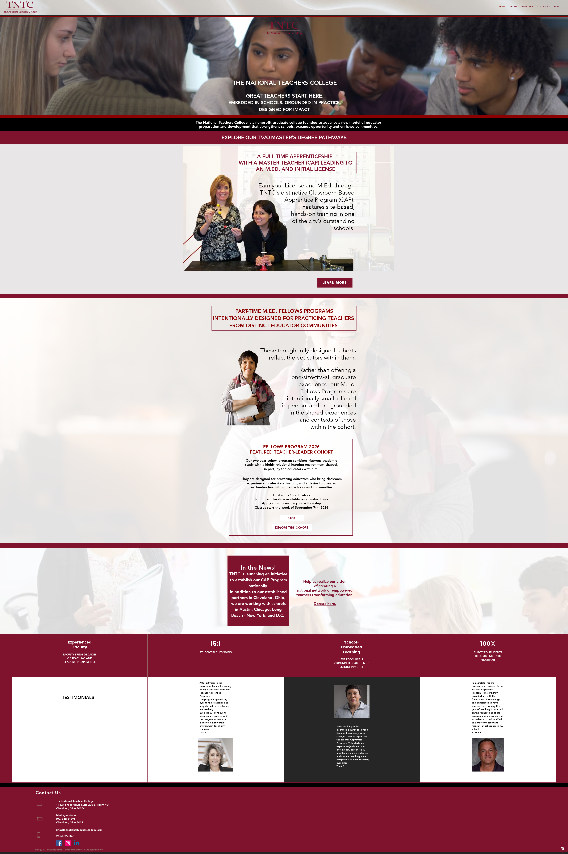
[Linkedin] (76, 843)
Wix (103, 850)
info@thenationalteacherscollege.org (79, 830)
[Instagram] (68, 843)
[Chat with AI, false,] (562, 848)
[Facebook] (59, 843)
